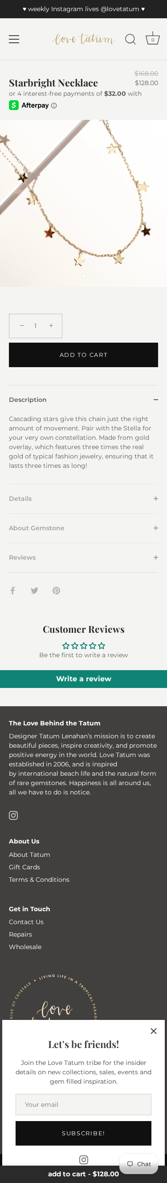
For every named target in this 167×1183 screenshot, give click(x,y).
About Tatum (29, 855)
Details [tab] (20, 499)
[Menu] (14, 39)
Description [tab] (28, 400)
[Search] (130, 40)
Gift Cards (24, 867)
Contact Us (26, 922)
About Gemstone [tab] (37, 528)
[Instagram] (83, 1159)
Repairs (20, 934)
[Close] (153, 1031)
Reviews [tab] (22, 557)
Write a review (83, 679)
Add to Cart (84, 354)
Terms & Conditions (39, 880)
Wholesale (25, 947)
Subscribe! (83, 1133)
